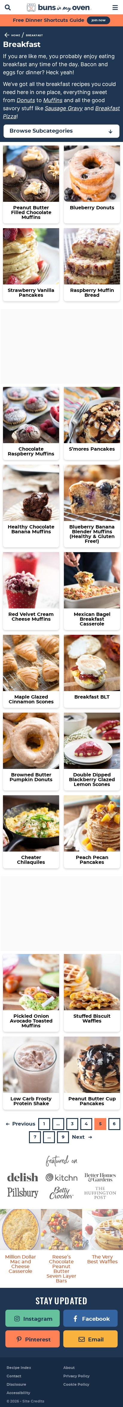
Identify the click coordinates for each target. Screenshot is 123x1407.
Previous (23, 1123)
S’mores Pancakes (92, 449)
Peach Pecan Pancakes (92, 860)
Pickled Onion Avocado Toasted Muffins (31, 1021)
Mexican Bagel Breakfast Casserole (92, 619)
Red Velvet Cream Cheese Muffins (31, 617)
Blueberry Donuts (92, 207)
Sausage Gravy (64, 108)
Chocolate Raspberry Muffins (31, 451)
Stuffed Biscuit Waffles (91, 1018)
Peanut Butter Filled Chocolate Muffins (31, 212)
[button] (115, 7)
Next (79, 1137)
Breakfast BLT (92, 697)
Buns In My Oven (59, 7)
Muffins (52, 100)
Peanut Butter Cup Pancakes (92, 1101)
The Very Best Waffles (102, 1259)
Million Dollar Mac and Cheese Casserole (20, 1264)
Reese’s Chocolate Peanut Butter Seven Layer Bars (61, 1269)
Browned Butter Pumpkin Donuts (31, 777)
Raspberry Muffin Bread (92, 293)
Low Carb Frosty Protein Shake (31, 1101)
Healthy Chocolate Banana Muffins (31, 529)
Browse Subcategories (41, 131)
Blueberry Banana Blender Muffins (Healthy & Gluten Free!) (92, 534)
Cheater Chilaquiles (31, 860)
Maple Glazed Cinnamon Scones (31, 699)
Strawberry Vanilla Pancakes (31, 293)
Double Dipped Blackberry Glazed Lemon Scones (92, 780)
